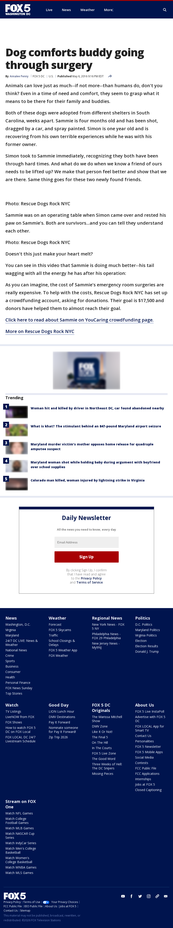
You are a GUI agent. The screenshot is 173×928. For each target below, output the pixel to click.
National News (16, 650)
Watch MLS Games (19, 873)
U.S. (51, 76)
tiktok (157, 896)
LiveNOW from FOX (19, 717)
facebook (131, 896)
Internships (143, 779)
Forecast (55, 624)
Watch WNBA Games (20, 867)
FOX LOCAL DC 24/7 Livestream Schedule (20, 739)
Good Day (58, 705)
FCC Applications (147, 773)
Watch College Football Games (17, 820)
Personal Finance (17, 682)
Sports (10, 661)
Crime (9, 655)
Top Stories (13, 693)
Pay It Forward (59, 722)
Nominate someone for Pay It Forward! (63, 729)
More (108, 9)
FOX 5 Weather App (63, 650)
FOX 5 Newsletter (148, 746)
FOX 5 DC (39, 76)
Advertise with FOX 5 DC (150, 719)
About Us (144, 705)
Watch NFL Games (19, 813)
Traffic (53, 635)
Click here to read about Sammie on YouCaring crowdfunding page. (79, 320)
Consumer (12, 672)
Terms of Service (89, 582)
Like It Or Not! (102, 732)
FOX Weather (58, 655)
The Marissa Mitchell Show (107, 719)
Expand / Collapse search (165, 10)
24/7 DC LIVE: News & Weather (21, 642)
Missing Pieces (102, 773)
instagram (148, 896)
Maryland (12, 635)
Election (141, 640)
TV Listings (13, 711)
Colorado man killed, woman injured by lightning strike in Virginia (88, 480)
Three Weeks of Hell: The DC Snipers (107, 766)
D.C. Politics (143, 624)
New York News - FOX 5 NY (108, 626)
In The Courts (102, 748)
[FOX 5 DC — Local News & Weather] (20, 9)
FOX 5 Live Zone (104, 753)
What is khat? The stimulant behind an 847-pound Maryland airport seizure (96, 426)
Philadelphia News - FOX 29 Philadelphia (106, 636)
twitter (140, 896)
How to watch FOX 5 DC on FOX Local (20, 729)
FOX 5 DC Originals (101, 707)
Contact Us (143, 736)
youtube (123, 896)
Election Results (146, 646)
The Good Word (103, 759)
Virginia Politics (146, 635)
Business (11, 666)
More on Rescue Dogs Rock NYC (39, 331)
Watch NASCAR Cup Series (19, 835)
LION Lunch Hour (61, 711)
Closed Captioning (148, 790)
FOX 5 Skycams (60, 630)
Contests (141, 763)
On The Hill (100, 742)
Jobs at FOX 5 (145, 784)
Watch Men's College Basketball (20, 850)
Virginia (10, 630)
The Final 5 (100, 737)
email (165, 896)
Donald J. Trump (147, 651)
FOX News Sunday (18, 688)
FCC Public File (145, 768)
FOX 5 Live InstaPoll (149, 711)
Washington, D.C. (17, 624)
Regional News (107, 618)
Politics (142, 618)
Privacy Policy (91, 578)
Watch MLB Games (19, 828)
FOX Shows (13, 722)
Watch (11, 705)
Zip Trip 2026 (58, 737)
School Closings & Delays (62, 642)
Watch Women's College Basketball (18, 860)
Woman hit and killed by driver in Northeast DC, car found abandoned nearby (97, 408)
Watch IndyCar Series (20, 843)
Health (10, 677)
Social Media (144, 757)
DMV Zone (100, 726)
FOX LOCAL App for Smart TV (149, 728)
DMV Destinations (62, 717)
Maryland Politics (147, 630)
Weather (57, 618)
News (11, 618)
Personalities (144, 741)
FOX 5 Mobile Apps (149, 752)
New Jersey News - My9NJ (106, 645)
